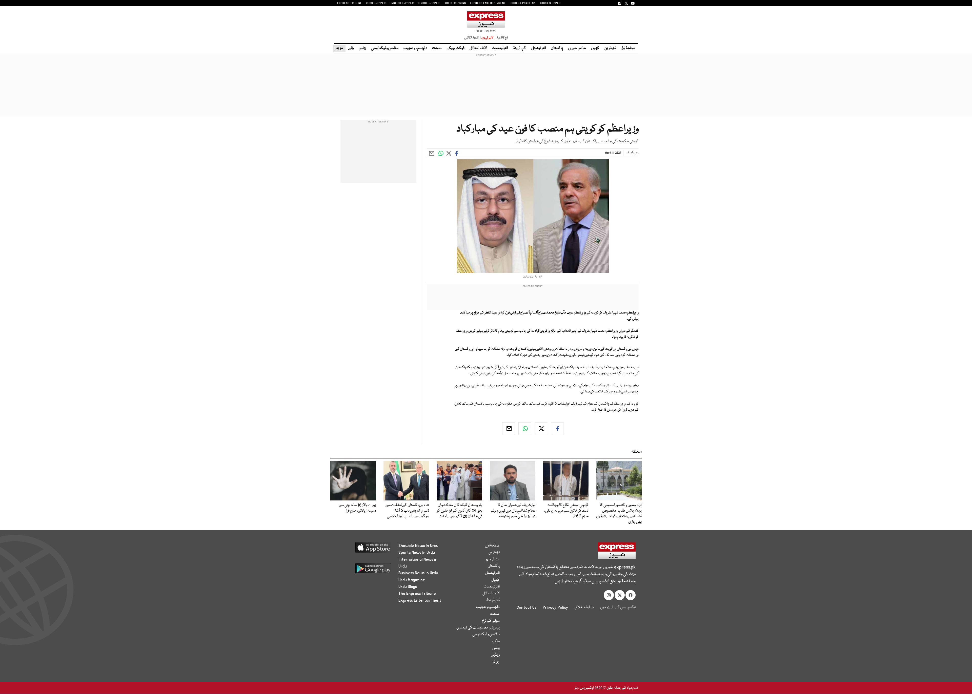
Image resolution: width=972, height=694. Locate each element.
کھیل (595, 48)
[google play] (363, 570)
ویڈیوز (495, 655)
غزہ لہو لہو (492, 559)
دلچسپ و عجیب (415, 48)
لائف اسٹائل (478, 48)
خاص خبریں (577, 48)
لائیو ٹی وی (487, 37)
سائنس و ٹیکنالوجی (384, 48)
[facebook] (557, 428)
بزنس (362, 48)
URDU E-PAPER (376, 3)
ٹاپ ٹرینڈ (519, 48)
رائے (351, 48)
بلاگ (496, 641)
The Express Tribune (417, 594)
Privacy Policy (555, 607)
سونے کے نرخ (491, 621)
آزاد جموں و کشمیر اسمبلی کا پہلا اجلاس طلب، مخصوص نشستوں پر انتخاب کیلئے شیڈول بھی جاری (619, 513)
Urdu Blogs (407, 587)
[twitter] (541, 428)
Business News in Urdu (418, 573)
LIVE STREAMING (455, 3)
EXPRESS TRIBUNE (349, 3)
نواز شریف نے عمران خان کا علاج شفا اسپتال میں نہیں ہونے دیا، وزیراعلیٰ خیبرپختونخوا (513, 510)
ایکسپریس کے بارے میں (618, 607)
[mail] (508, 428)
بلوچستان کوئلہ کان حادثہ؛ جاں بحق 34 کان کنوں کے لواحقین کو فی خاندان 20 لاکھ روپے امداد (459, 510)
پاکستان (557, 48)
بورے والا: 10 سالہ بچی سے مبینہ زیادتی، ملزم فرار (357, 508)
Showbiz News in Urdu (418, 546)
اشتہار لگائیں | (472, 37)
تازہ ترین (610, 48)
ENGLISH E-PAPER (402, 3)
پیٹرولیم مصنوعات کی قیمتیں (478, 628)
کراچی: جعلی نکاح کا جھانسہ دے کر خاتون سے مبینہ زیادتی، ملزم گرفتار (566, 510)
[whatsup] (524, 428)
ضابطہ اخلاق (584, 607)
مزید (339, 48)
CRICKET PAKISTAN (523, 3)
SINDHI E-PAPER (429, 3)
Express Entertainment (419, 600)
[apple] (363, 549)
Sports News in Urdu (416, 553)
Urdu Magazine (411, 580)
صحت (437, 48)
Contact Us (526, 607)
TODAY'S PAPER (550, 3)
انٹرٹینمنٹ (500, 48)
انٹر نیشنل (538, 48)
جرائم (496, 662)
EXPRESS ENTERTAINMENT (488, 3)
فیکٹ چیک (455, 48)
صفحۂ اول (628, 48)
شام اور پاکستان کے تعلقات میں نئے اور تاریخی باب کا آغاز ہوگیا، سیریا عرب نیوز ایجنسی (407, 510)
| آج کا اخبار (501, 37)
